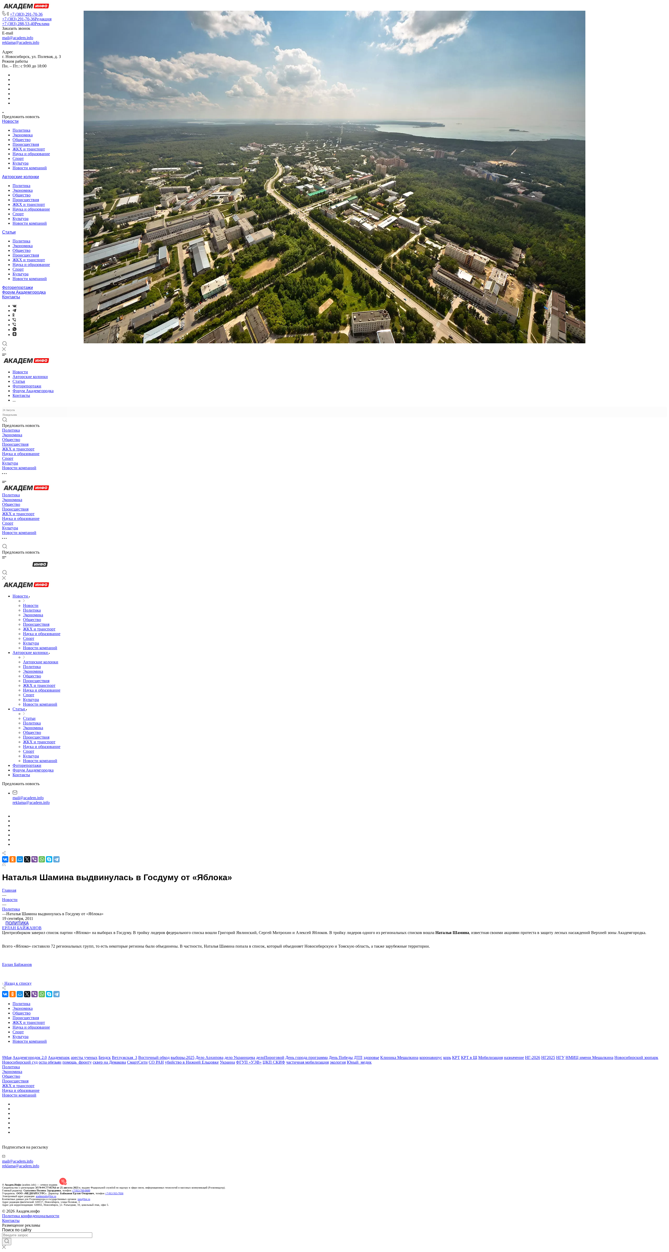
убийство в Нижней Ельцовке (192, 1062)
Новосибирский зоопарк (636, 1057)
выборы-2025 (182, 1057)
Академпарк (59, 1057)
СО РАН (156, 1062)
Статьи (9, 232)
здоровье (371, 1057)
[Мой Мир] (20, 859)
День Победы (341, 1057)
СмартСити (137, 1062)
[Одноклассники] (13, 315)
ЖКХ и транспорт (29, 149)
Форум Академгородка (24, 292)
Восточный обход (154, 1057)
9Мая (6, 1057)
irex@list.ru (84, 1199)
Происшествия (26, 144)
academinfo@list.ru (46, 1196)
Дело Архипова (209, 1057)
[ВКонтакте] (14, 306)
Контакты (11, 297)
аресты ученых (84, 1057)
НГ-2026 (532, 1057)
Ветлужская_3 (124, 1057)
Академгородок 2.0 (30, 1057)
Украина (227, 1062)
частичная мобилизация (307, 1062)
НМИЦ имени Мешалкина (589, 1057)
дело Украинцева (239, 1057)
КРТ (456, 1057)
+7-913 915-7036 (114, 1193)
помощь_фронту (77, 1062)
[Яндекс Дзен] (14, 334)
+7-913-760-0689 (81, 1190)
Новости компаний (30, 168)
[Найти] (6, 1241)
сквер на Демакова (109, 1062)
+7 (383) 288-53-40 (25, 23)
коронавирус (430, 1057)
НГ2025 (548, 1057)
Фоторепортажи (17, 287)
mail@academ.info (17, 38)
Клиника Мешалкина (399, 1057)
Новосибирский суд (20, 1062)
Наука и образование (31, 154)
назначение (514, 1057)
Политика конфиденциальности (30, 1216)
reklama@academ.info (20, 42)
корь (447, 1057)
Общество (22, 139)
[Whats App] (14, 329)
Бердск (105, 1057)
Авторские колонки (20, 177)
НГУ (560, 1057)
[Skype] (49, 859)
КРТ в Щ (469, 1057)
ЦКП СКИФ (274, 1062)
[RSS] (4, 864)
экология (338, 1062)
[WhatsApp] (42, 859)
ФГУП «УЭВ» (249, 1062)
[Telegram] (14, 310)
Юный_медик (359, 1062)
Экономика (23, 135)
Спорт (18, 158)
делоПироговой (270, 1057)
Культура (20, 163)
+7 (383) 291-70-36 (26, 14)
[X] (27, 859)
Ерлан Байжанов (22, 928)
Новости (10, 121)
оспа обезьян (50, 1062)
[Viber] (14, 320)
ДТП (358, 1057)
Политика (21, 130)
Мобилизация (490, 1057)
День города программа (306, 1057)
